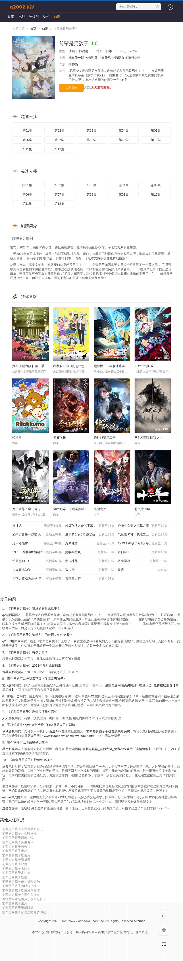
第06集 (27, 140)
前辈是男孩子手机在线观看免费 (108, 731)
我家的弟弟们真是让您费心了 (73, 366)
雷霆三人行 (90, 578)
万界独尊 (90, 543)
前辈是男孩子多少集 (16, 872)
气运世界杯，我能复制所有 (142, 534)
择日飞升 (59, 437)
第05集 (156, 130)
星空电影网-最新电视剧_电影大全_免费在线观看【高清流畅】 (109, 749)
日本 (109, 51)
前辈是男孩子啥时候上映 (19, 886)
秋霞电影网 (10, 659)
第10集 (156, 140)
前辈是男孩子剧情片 (16, 855)
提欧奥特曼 (90, 552)
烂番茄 (7, 808)
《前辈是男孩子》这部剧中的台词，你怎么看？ (40, 635)
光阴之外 (100, 509)
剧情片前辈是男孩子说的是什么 (24, 899)
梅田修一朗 (76, 57)
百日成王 (142, 552)
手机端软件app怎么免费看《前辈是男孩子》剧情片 (42, 725)
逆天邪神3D (37, 561)
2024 (133, 51)
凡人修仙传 (37, 543)
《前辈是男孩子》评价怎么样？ (31, 760)
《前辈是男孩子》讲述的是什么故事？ (33, 608)
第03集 (91, 130)
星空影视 (8, 749)
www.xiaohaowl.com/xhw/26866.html (69, 736)
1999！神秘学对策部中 (37, 552)
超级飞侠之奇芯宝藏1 (90, 525)
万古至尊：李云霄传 (26, 509)
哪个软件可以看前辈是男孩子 (27, 742)
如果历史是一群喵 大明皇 (37, 534)
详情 (124, 79)
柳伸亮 (73, 64)
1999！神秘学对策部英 (142, 543)
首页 (11, 17)
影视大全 (13, 696)
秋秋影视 (8, 731)
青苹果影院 (10, 672)
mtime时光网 (11, 797)
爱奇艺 (83, 685)
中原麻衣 (118, 57)
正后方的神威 (144, 366)
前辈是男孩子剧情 (14, 877)
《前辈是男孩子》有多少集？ (27, 652)
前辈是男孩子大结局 (16, 868)
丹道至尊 (142, 561)
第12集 (59, 149)
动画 (72, 51)
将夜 (142, 570)
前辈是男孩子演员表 (16, 859)
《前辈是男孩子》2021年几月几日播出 (34, 665)
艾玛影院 (8, 685)
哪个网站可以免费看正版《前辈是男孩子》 (37, 678)
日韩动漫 (82, 51)
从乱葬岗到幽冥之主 (149, 437)
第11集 (27, 149)
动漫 (57, 17)
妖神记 (37, 525)
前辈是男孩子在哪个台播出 (21, 894)
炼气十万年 (142, 509)
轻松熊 (17, 437)
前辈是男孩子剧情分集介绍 (21, 890)
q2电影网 (8, 615)
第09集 (124, 140)
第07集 (59, 140)
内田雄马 (104, 57)
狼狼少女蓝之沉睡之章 (142, 525)
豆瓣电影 (8, 766)
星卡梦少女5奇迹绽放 (90, 534)
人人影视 (8, 718)
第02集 (59, 130)
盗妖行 (90, 570)
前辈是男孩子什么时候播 (19, 833)
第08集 (91, 140)
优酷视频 (37, 685)
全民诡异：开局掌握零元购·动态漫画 (78, 509)
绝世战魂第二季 (105, 437)
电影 (22, 17)
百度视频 (24, 689)
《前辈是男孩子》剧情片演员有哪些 (32, 711)
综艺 (46, 17)
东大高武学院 (37, 570)
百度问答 (68, 659)
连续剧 (34, 17)
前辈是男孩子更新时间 (17, 907)
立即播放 (71, 87)
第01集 (27, 130)
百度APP (55, 731)
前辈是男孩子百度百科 (17, 842)
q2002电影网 (11, 641)
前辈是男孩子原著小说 (17, 837)
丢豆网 (7, 786)
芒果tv (96, 685)
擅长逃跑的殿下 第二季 (28, 366)
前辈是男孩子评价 (14, 864)
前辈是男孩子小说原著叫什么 (22, 829)
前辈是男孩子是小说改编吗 (21, 881)
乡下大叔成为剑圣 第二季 (37, 578)
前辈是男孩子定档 (14, 851)
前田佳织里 (133, 57)
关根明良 (91, 57)
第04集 (124, 130)
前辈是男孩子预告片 (16, 846)
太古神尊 (90, 561)
